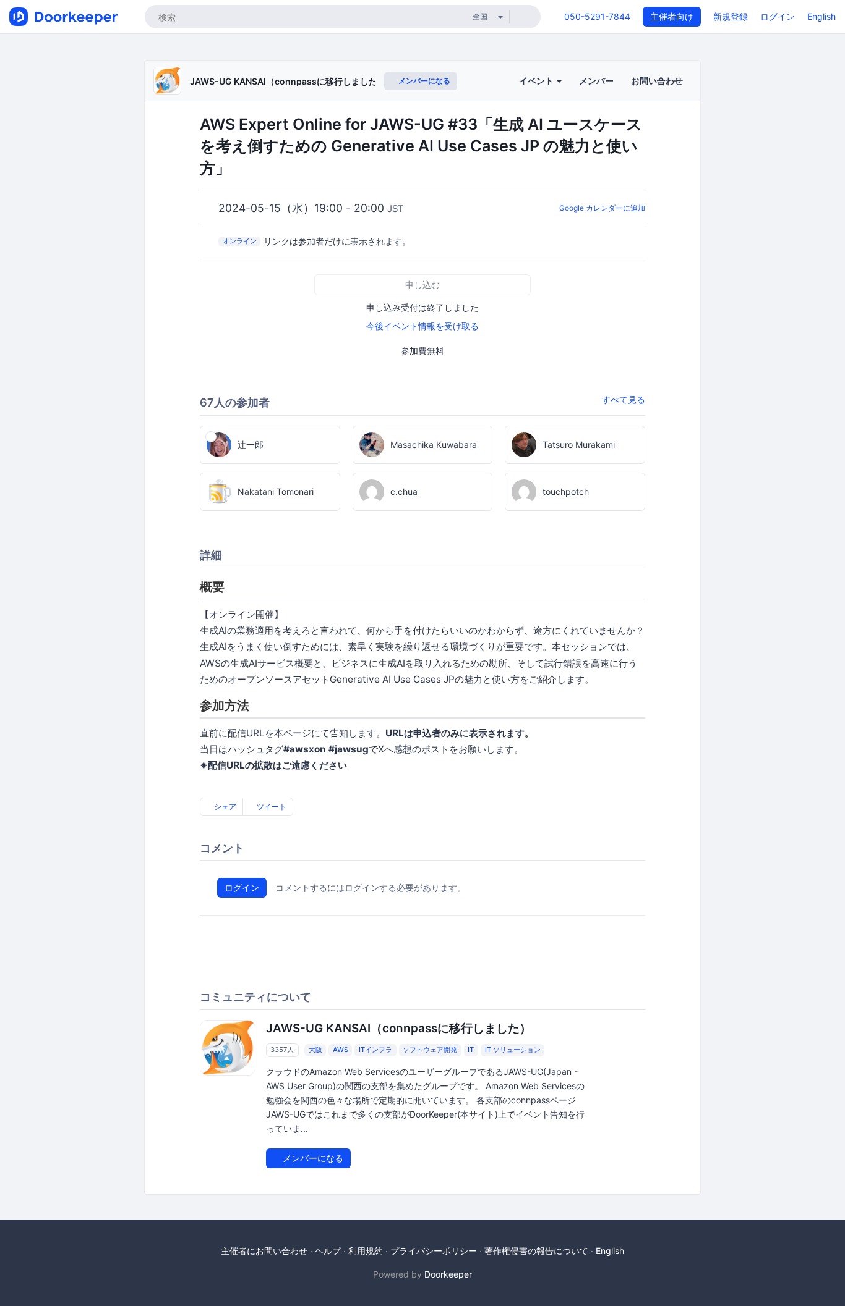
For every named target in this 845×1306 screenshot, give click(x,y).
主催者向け (671, 16)
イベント (537, 80)
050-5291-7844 (597, 16)
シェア (224, 806)
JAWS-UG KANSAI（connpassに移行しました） (288, 81)
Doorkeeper (448, 1274)
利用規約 (365, 1250)
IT (471, 1050)
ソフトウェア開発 (430, 1050)
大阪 (315, 1050)
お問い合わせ (657, 80)
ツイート (270, 806)
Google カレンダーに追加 (602, 208)
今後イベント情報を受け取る (422, 326)
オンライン (240, 241)
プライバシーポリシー (433, 1250)
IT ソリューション (513, 1050)
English (821, 16)
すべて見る (623, 399)
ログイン (777, 16)
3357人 (282, 1050)
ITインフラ (375, 1050)
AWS (340, 1050)
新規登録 (730, 16)
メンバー (596, 80)
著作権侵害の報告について (536, 1250)
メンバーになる (423, 80)
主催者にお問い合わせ (264, 1250)
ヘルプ (328, 1250)
